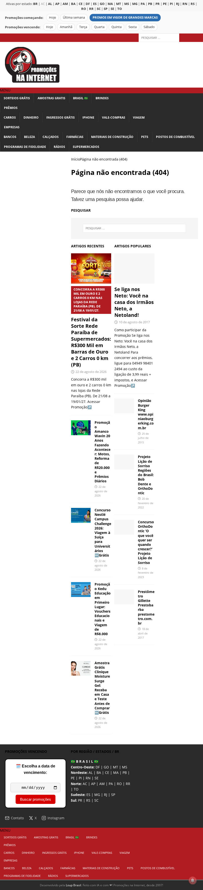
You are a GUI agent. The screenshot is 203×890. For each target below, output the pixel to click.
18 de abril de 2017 (143, 633)
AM (102, 783)
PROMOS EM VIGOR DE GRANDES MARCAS (125, 17)
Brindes (102, 98)
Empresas (12, 127)
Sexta (132, 27)
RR (128, 783)
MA (116, 772)
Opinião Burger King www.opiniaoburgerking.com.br (146, 414)
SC (96, 800)
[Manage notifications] (193, 880)
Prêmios (11, 108)
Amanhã (66, 27)
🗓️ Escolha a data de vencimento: (35, 769)
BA (99, 772)
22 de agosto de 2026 (91, 371)
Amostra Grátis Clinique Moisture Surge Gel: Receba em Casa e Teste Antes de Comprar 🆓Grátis (102, 687)
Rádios (59, 147)
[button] (5, 90)
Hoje (52, 17)
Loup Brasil (73, 885)
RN (88, 778)
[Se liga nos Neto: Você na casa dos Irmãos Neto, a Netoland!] (134, 268)
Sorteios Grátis (17, 98)
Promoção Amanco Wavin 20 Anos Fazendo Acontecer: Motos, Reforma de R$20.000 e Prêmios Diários (102, 451)
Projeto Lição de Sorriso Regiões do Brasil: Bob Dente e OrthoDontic (146, 474)
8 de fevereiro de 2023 (145, 572)
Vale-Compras (113, 117)
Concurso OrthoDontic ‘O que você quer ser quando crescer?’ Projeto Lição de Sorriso (146, 542)
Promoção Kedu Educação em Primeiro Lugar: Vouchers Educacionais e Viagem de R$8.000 (103, 609)
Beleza (29, 137)
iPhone (88, 117)
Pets (144, 137)
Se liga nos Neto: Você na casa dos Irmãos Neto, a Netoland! (134, 302)
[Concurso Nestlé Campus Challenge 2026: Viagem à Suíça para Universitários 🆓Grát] (81, 515)
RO (119, 783)
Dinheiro (31, 117)
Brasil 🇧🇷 (80, 98)
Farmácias (74, 137)
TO (76, 789)
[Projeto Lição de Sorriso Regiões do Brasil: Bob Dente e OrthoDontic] (124, 462)
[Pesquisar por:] (159, 37)
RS (88, 800)
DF (98, 767)
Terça (83, 27)
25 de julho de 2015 (143, 438)
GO (106, 767)
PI (80, 778)
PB (125, 772)
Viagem (139, 117)
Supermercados (86, 147)
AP (93, 783)
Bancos (10, 137)
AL (91, 772)
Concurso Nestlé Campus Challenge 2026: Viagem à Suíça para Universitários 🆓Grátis (103, 533)
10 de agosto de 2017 (134, 322)
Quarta (99, 27)
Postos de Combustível (175, 137)
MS (124, 767)
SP (113, 794)
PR (80, 800)
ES (88, 794)
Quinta (116, 27)
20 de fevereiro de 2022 (145, 503)
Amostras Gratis (51, 98)
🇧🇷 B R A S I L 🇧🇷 (84, 761)
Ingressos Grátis (60, 117)
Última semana (74, 17)
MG (97, 794)
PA (111, 783)
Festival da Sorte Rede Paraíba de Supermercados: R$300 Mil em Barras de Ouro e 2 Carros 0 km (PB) (91, 327)
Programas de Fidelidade (25, 147)
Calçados (51, 137)
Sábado (149, 27)
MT (115, 767)
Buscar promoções (35, 799)
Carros (10, 117)
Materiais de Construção (112, 137)
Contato (17, 818)
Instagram (56, 818)
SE (97, 778)
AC (43, 4)
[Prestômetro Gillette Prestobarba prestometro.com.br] (124, 597)
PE (73, 778)
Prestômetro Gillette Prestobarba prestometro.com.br (146, 607)
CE (107, 772)
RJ (105, 794)
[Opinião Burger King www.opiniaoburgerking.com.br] (124, 405)
